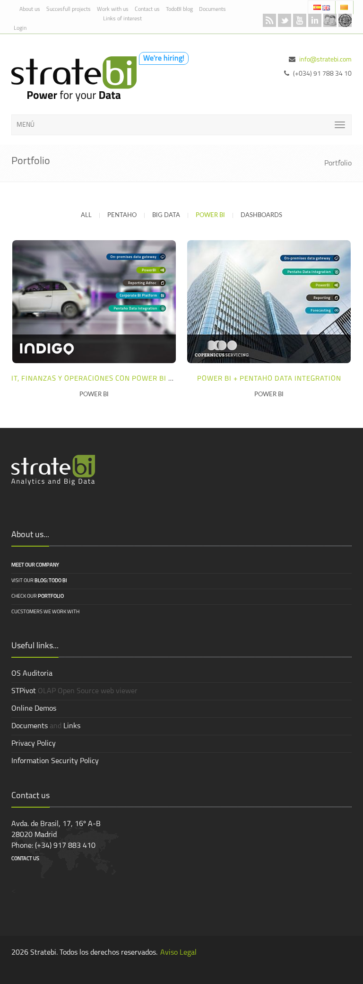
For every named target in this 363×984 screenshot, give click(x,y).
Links (71, 726)
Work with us (113, 9)
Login (20, 28)
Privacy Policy (33, 744)
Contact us (147, 9)
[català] (344, 7)
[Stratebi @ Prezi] (345, 20)
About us (29, 9)
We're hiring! (163, 58)
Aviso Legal (178, 953)
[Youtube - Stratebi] (299, 20)
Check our (37, 596)
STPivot (23, 691)
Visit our (39, 580)
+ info (91, 301)
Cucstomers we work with (45, 612)
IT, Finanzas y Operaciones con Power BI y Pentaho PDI (116, 379)
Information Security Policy (55, 761)
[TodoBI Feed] (269, 20)
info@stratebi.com (325, 59)
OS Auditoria (31, 674)
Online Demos (33, 709)
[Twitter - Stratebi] (284, 20)
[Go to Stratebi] (72, 79)
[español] (317, 7)
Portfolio (338, 163)
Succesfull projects (68, 9)
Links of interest (122, 19)
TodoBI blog (179, 9)
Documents (212, 9)
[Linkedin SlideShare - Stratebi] (314, 20)
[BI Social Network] (330, 20)
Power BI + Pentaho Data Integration (269, 379)
